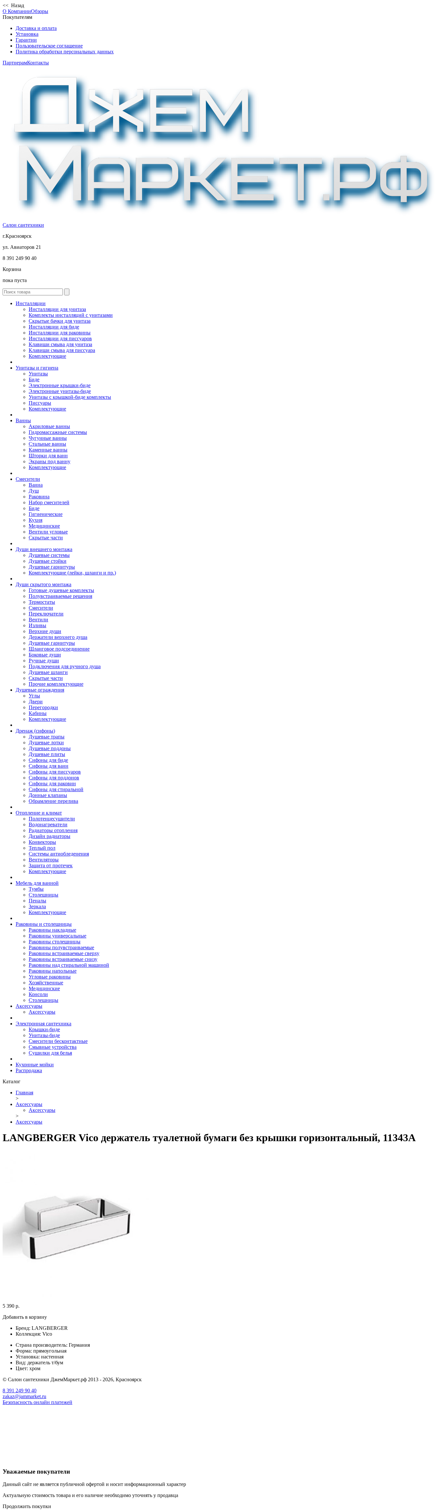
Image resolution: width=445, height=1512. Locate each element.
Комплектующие (47, 356)
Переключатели (46, 613)
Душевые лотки (46, 742)
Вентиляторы (44, 859)
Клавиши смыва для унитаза (60, 344)
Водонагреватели (48, 824)
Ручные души (44, 660)
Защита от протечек (51, 865)
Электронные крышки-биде (60, 385)
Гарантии (26, 40)
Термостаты (42, 602)
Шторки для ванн (48, 455)
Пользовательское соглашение (49, 45)
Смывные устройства (53, 1047)
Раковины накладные (52, 930)
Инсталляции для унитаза (57, 309)
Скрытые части (46, 537)
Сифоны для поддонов (54, 777)
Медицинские (44, 526)
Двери (36, 701)
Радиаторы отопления (53, 830)
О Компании (17, 11)
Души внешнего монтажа (44, 549)
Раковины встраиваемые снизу (63, 959)
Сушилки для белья (50, 1053)
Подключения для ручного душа (65, 666)
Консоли (38, 994)
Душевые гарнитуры (52, 567)
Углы (34, 695)
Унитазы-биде (44, 1035)
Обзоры (39, 11)
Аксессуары (29, 1006)
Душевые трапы (47, 736)
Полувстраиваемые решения (60, 596)
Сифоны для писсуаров (55, 772)
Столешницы (43, 895)
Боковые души (45, 654)
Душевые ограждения (40, 690)
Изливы (37, 625)
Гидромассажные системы (58, 432)
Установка (27, 34)
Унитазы (38, 373)
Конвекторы (42, 842)
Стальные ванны (47, 444)
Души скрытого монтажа (43, 584)
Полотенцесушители (52, 818)
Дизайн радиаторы (49, 836)
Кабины (38, 713)
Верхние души (45, 631)
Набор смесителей (49, 502)
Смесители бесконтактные (58, 1041)
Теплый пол (42, 848)
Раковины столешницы (54, 941)
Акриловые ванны (49, 426)
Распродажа (29, 1070)
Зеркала (37, 906)
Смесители (28, 479)
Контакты (38, 62)
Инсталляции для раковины (60, 332)
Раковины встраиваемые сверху (64, 953)
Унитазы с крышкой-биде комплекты (70, 397)
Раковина (39, 496)
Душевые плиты (47, 754)
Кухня (35, 520)
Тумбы (36, 889)
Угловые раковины (50, 976)
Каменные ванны (48, 449)
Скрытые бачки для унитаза (60, 321)
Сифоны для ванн (48, 766)
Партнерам (15, 62)
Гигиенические (46, 514)
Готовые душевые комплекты (61, 590)
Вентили (38, 619)
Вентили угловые (48, 531)
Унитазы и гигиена (37, 368)
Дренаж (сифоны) (35, 731)
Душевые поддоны (50, 748)
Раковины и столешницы (44, 924)
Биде (34, 379)
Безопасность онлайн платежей (37, 1402)
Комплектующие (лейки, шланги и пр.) (72, 572)
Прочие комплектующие (56, 684)
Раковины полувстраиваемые (61, 947)
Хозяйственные (46, 982)
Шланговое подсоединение (59, 649)
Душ (34, 490)
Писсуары (40, 403)
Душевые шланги (48, 672)
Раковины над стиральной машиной (69, 965)
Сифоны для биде (48, 760)
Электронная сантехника (43, 1023)
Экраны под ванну (49, 461)
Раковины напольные (53, 971)
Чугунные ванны (48, 438)
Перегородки (43, 707)
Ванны (23, 420)
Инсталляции (31, 303)
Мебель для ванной (37, 883)
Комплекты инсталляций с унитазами (71, 315)
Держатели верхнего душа (58, 637)
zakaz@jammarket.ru (24, 1396)
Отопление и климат (39, 813)
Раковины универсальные (57, 935)
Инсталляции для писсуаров (60, 338)
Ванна (36, 485)
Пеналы (37, 900)
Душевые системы (49, 555)
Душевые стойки (47, 561)
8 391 (19, 1390)
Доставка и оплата (36, 28)
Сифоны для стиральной (56, 789)
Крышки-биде (44, 1029)
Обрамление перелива (53, 801)
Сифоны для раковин (52, 783)
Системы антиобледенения (59, 854)
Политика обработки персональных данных (65, 51)
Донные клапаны (48, 795)
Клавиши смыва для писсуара (62, 350)
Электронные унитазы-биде (60, 391)
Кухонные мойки (35, 1064)
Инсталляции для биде (54, 327)
